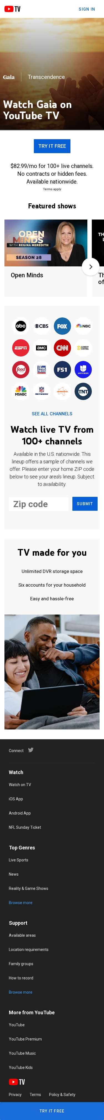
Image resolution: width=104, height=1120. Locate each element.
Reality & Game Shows (28, 888)
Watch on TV (20, 784)
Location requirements (29, 949)
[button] (91, 267)
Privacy (15, 1094)
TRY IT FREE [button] (52, 146)
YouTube (17, 1025)
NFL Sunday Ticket (25, 827)
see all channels (52, 413)
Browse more (20, 902)
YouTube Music (22, 1053)
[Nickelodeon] (62, 392)
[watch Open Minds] (45, 243)
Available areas (22, 935)
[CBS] (41, 326)
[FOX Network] (62, 326)
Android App (20, 813)
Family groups (21, 964)
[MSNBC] (20, 392)
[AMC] (41, 348)
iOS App (16, 799)
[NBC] (83, 326)
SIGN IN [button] (87, 9)
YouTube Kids (21, 1067)
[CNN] (62, 348)
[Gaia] (9, 77)
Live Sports (18, 860)
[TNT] (83, 392)
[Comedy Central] (83, 348)
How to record (21, 978)
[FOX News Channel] (41, 370)
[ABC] (20, 326)
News (14, 874)
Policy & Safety (62, 1094)
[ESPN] (20, 348)
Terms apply (52, 189)
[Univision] (83, 370)
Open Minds (27, 275)
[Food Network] (20, 370)
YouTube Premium (25, 1039)
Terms (35, 1094)
